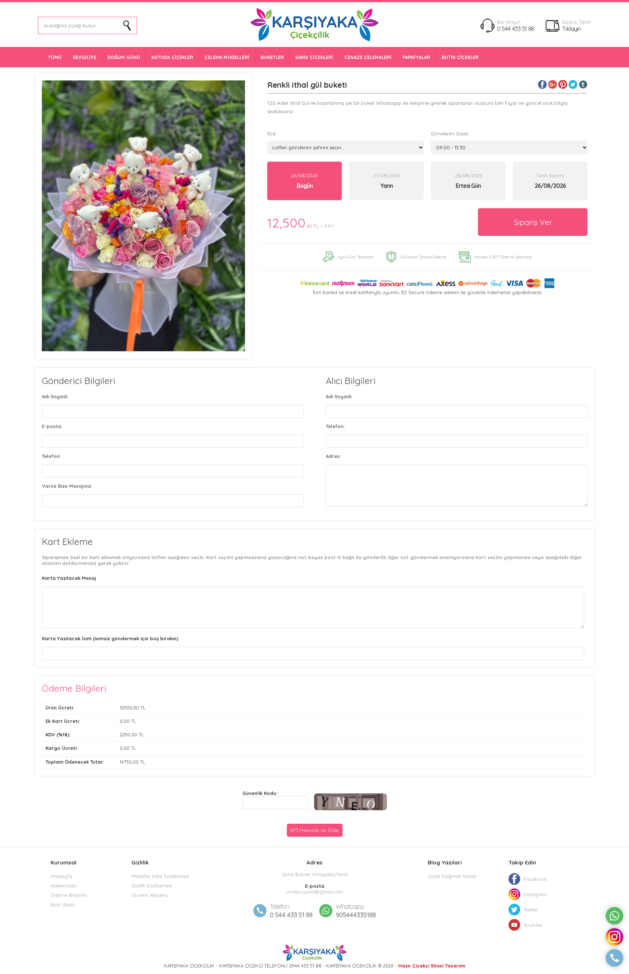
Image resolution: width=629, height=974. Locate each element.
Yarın (386, 185)
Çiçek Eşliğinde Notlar (452, 876)
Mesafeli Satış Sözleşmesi (160, 876)
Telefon (279, 906)
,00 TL (96, 707)
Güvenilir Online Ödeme (424, 257)
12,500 (300, 223)
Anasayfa (61, 876)
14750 (126, 762)
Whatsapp (350, 906)
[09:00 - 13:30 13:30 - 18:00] (509, 147)
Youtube (533, 925)
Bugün (305, 185)
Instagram (535, 894)
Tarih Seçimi (550, 175)
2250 (125, 734)
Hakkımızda (63, 885)
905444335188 (356, 910)
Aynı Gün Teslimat (355, 257)
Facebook (535, 879)
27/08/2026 (386, 181)
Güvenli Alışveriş (149, 895)
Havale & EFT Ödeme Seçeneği (503, 257)
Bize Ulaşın (63, 904)
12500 (126, 707)
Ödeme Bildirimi (69, 895)
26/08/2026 (304, 181)
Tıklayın (571, 28)
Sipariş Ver (533, 222)
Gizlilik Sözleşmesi (151, 885)
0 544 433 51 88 (515, 28)
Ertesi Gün (468, 185)
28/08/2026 (468, 181)
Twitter (531, 909)
